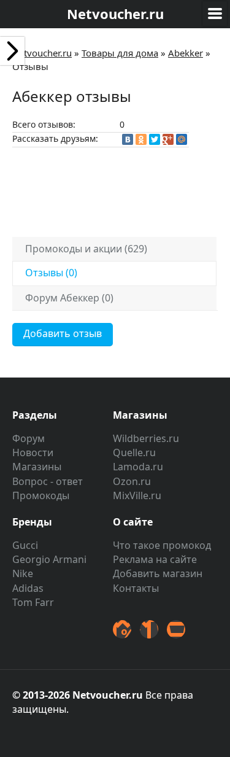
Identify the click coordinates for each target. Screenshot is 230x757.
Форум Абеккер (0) (69, 298)
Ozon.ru (132, 481)
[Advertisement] (119, 190)
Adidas (28, 588)
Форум (28, 438)
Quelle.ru (134, 452)
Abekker (185, 53)
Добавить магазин (157, 573)
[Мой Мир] (181, 139)
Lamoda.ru (138, 466)
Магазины (36, 466)
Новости (32, 452)
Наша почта (176, 629)
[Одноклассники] (141, 139)
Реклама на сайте (155, 559)
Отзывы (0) (51, 272)
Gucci (25, 545)
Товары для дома (120, 53)
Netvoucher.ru (42, 53)
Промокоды (40, 495)
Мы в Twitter (122, 629)
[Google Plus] (168, 139)
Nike (22, 573)
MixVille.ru (137, 495)
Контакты (136, 588)
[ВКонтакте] (127, 139)
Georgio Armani (49, 559)
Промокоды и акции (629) (86, 248)
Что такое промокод (162, 545)
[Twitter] (154, 139)
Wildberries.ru (146, 438)
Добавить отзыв (62, 333)
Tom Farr (33, 602)
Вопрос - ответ (47, 481)
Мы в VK (149, 629)
